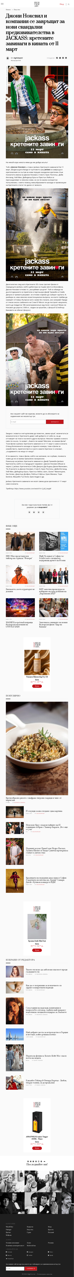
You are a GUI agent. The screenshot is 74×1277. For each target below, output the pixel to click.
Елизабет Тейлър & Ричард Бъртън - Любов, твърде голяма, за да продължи (46, 1081)
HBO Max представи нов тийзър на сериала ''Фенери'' (19, 557)
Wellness (29, 974)
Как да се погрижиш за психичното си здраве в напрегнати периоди (43, 986)
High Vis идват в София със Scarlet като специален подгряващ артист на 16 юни (52, 558)
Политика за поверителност (15, 1246)
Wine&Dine (9, 1227)
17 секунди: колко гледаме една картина (44, 811)
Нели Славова (38, 1060)
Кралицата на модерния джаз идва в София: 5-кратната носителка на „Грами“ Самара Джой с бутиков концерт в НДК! (46, 880)
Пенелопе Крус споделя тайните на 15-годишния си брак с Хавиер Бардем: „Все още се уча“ (47, 827)
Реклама (51, 1243)
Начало (8, 10)
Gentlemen (29, 1037)
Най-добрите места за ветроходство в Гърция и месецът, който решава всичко (47, 1033)
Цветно (8, 1232)
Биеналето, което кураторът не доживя (20, 590)
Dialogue (8, 1230)
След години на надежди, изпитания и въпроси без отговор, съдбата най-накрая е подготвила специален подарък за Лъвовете (46, 1010)
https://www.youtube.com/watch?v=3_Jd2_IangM (32, 488)
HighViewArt (18, 58)
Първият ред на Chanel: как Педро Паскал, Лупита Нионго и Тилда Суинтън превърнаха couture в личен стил (47, 850)
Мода (27, 1060)
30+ (27, 831)
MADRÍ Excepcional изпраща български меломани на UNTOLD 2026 (19, 624)
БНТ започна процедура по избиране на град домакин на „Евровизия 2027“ (52, 591)
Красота (28, 855)
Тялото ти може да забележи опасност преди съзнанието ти (46, 971)
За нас (29, 1243)
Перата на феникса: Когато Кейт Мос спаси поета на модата (46, 1057)
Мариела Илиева (19, 802)
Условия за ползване (12, 1243)
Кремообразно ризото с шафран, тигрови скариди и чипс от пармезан (33, 799)
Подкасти (30, 1227)
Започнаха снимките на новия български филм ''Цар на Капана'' (53, 624)
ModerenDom (31, 1246)
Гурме (8, 802)
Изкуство (17, 10)
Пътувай (51, 1232)
